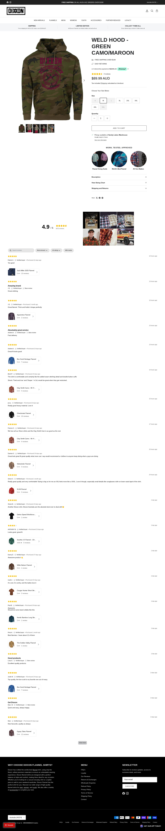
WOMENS (73, 20)
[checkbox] (68, 250)
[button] (91, 220)
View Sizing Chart (98, 183)
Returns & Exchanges (88, 780)
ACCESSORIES (96, 20)
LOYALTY (128, 20)
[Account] (146, 11)
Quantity (95, 114)
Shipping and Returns (100, 188)
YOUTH (83, 20)
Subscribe (129, 786)
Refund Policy (86, 786)
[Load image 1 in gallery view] (52, 79)
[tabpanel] (82, 497)
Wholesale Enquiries (88, 783)
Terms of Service (87, 793)
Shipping (104, 83)
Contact (84, 799)
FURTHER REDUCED (113, 20)
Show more (82, 743)
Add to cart (119, 128)
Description (96, 177)
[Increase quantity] (107, 118)
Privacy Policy (86, 789)
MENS (63, 20)
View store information (101, 140)
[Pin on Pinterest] (102, 198)
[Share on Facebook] (99, 198)
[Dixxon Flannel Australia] (16, 11)
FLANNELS (53, 20)
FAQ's (83, 770)
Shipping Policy (86, 796)
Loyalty (83, 773)
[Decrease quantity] (94, 118)
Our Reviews (85, 776)
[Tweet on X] (97, 198)
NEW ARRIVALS (39, 20)
